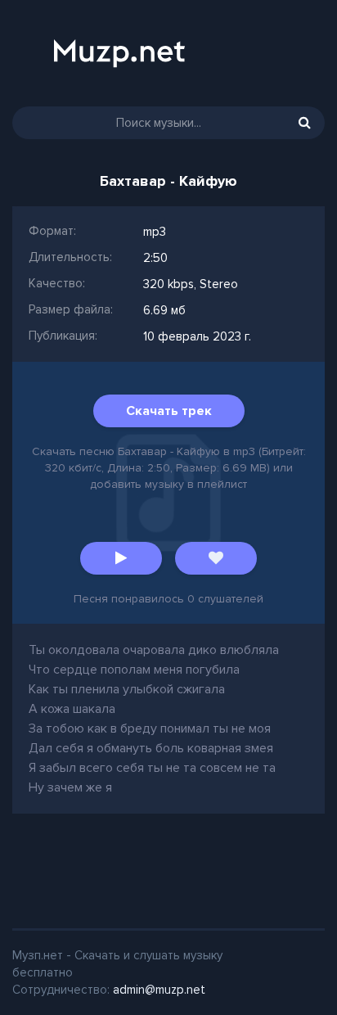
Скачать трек (169, 411)
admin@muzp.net (159, 989)
